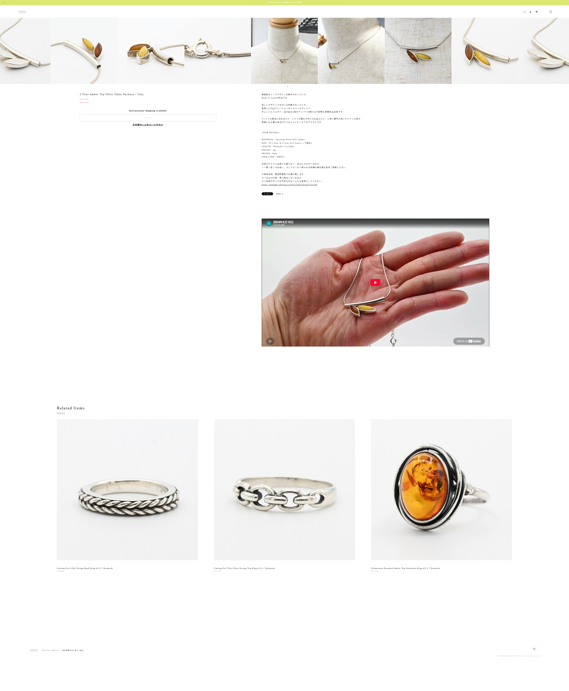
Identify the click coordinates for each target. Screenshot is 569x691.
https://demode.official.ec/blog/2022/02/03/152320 (289, 185)
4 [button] (283, 86)
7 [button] (289, 86)
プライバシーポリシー (50, 650)
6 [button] (287, 86)
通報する (279, 194)
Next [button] (564, 50)
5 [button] (285, 86)
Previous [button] (4, 50)
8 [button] (291, 86)
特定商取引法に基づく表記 (73, 650)
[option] (84, 50)
